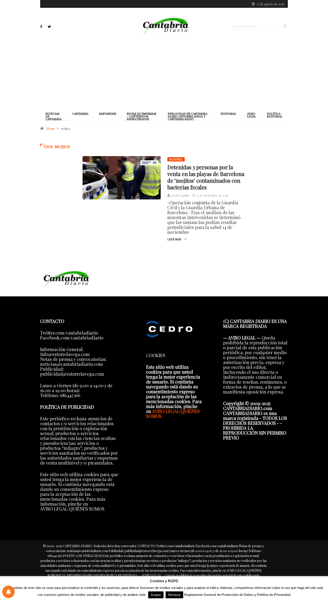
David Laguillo (180, 195)
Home (50, 128)
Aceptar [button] (156, 595)
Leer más (174, 239)
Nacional (176, 159)
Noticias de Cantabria (54, 116)
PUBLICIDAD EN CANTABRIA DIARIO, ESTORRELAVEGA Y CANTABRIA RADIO (187, 116)
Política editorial (274, 115)
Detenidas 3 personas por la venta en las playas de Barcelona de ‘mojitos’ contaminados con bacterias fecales (205, 177)
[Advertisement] (164, 73)
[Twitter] (49, 27)
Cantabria (80, 113)
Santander (107, 113)
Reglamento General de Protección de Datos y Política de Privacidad (237, 595)
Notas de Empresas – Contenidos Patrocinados (141, 116)
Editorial (228, 113)
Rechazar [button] (174, 595)
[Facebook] (41, 26)
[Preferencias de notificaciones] (8, 592)
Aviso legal (251, 115)
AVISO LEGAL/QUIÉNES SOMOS (173, 413)
